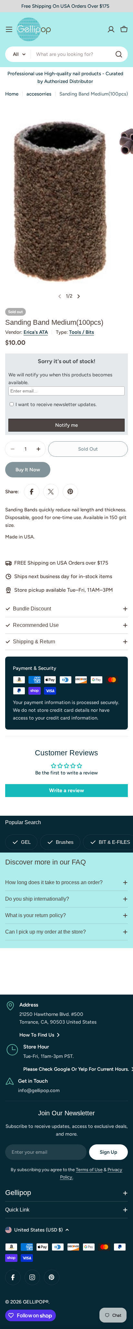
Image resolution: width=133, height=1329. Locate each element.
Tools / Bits (81, 332)
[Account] (111, 29)
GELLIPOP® (35, 1302)
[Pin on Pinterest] (70, 491)
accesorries (38, 94)
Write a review (66, 790)
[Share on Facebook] (31, 491)
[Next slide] (78, 296)
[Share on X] (51, 491)
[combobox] (66, 54)
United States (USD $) (38, 1230)
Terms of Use (89, 1169)
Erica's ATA (36, 332)
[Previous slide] (60, 296)
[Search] (119, 54)
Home (11, 94)
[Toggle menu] (9, 29)
